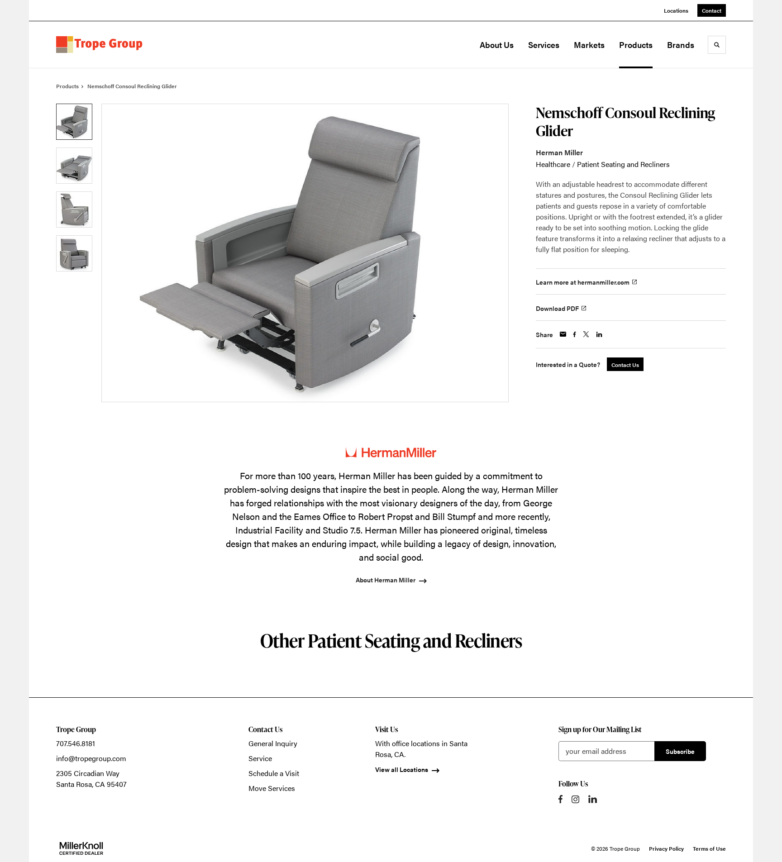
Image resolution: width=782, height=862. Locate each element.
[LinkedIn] (592, 799)
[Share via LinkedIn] (599, 334)
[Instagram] (575, 799)
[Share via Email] (563, 334)
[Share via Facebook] (574, 334)
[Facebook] (560, 799)
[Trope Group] (101, 44)
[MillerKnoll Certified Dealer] (81, 848)
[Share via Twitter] (586, 334)
